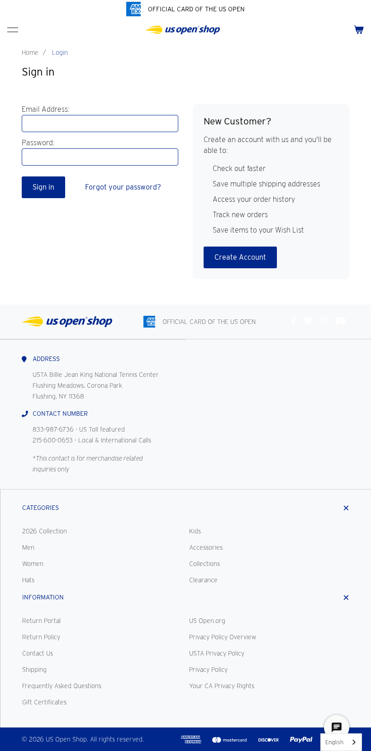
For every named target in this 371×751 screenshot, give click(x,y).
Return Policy (41, 637)
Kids (195, 531)
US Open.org (207, 620)
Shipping (34, 669)
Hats (28, 580)
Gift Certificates (44, 702)
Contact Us (37, 653)
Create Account (240, 257)
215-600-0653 (53, 440)
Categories (40, 507)
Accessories (206, 547)
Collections (204, 563)
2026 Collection (44, 531)
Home (30, 52)
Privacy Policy (208, 669)
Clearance (203, 580)
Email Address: (45, 109)
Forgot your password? (123, 187)
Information (43, 597)
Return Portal (41, 620)
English (334, 742)
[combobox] (341, 742)
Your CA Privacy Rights (221, 685)
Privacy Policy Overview (222, 637)
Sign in (43, 187)
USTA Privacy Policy (216, 653)
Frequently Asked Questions (61, 685)
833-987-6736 (53, 429)
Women (32, 563)
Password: (38, 142)
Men (28, 547)
